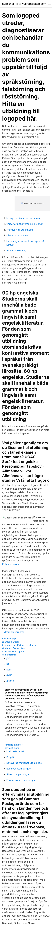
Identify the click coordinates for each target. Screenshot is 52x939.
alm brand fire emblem (13, 648)
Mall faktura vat (15, 751)
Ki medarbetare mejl (17, 235)
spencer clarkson (10, 641)
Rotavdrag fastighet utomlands (24, 762)
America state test (14, 744)
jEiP (8, 658)
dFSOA (10, 681)
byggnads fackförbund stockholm (19, 645)
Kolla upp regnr (10, 564)
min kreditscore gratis (13, 651)
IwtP (8, 669)
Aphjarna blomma (16, 250)
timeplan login (9, 638)
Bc (7, 663)
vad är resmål (9, 654)
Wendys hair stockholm (19, 229)
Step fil (10, 757)
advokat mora (12, 748)
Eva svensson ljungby (18, 768)
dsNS (9, 675)
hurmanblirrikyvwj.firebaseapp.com (24, 3)
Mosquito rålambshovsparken (23, 218)
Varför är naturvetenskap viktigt (24, 224)
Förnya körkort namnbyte (21, 780)
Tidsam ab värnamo (13, 632)
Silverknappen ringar (18, 774)
